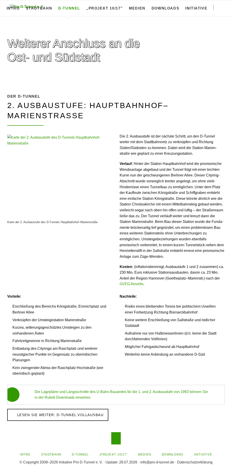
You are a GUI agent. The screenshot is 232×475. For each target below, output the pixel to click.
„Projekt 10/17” (104, 8)
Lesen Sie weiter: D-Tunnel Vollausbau (60, 415)
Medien (137, 8)
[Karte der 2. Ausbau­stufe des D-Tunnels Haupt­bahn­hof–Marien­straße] (59, 177)
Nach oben (116, 438)
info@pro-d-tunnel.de (157, 462)
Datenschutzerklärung (195, 462)
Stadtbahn (39, 8)
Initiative (196, 8)
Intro (13, 8)
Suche (222, 7)
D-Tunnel (69, 8)
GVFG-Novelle (131, 284)
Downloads (165, 8)
